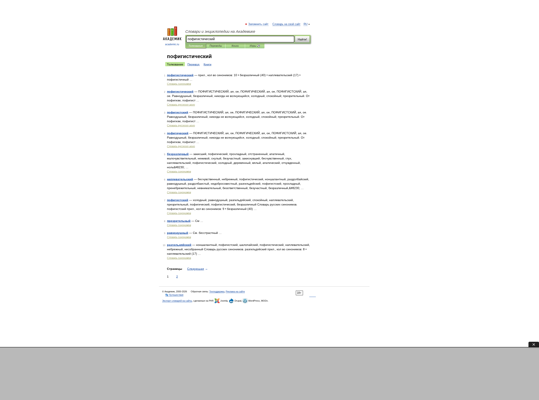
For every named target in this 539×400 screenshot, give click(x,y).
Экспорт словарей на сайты (177, 300)
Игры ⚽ (255, 45)
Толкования (195, 45)
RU (305, 24)
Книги (235, 45)
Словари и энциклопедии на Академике (220, 31)
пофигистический (180, 75)
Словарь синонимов (179, 83)
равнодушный (177, 232)
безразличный (178, 154)
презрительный (179, 221)
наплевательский (180, 179)
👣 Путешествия (174, 295)
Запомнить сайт (258, 24)
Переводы (215, 45)
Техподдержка (216, 291)
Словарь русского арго (181, 104)
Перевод (193, 64)
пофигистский (177, 112)
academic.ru (172, 44)
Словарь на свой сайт (286, 24)
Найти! (302, 39)
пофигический (177, 133)
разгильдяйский (179, 244)
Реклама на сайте (235, 291)
